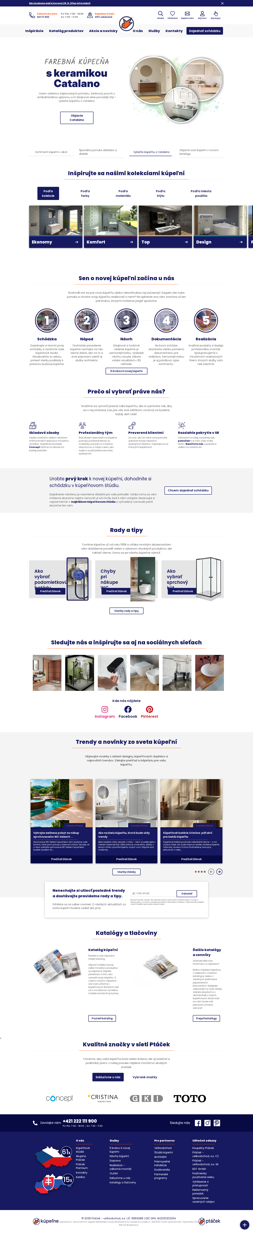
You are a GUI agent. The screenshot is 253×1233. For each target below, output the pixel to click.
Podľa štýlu (160, 193)
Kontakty (174, 31)
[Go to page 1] (196, 872)
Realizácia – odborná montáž (120, 1167)
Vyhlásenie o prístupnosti (200, 1183)
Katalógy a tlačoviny (123, 1182)
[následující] (219, 872)
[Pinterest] (217, 1123)
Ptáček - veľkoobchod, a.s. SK (205, 1162)
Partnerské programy (161, 1176)
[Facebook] (199, 1123)
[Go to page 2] (199, 872)
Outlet (114, 1173)
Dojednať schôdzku (204, 31)
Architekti (160, 1157)
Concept (34, 447)
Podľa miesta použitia (201, 193)
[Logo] (126, 23)
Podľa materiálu (123, 193)
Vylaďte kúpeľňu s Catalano (151, 152)
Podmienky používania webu (203, 1175)
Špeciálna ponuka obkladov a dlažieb (98, 152)
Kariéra (80, 1177)
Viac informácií (77, 116)
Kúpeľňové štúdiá (83, 1150)
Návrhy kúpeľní (119, 1156)
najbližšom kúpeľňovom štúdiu (93, 502)
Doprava (115, 1160)
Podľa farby (85, 193)
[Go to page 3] (202, 872)
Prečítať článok (50, 591)
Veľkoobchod (163, 1148)
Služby (154, 31)
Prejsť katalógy (206, 1018)
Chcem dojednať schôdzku (188, 490)
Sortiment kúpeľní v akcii (51, 152)
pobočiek (184, 440)
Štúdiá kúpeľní (163, 1152)
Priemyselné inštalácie (162, 1163)
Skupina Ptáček (81, 1158)
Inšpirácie (34, 31)
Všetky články (126, 872)
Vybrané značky (145, 1077)
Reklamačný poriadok (200, 1191)
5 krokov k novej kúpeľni (126, 371)
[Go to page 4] (205, 872)
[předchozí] (211, 872)
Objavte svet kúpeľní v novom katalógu (199, 152)
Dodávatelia (162, 1170)
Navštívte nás (194, 444)
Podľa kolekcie (48, 193)
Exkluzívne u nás (108, 1077)
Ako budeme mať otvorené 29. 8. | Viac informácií (59, 3)
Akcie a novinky (103, 31)
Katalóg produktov (66, 31)
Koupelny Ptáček (203, 1148)
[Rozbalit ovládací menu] (244, 1224)
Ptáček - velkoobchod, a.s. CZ (205, 1154)
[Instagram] (208, 1123)
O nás (138, 31)
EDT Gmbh (199, 1169)
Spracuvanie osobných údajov (203, 1200)
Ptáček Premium (82, 1166)
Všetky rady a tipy (126, 611)
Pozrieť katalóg (102, 1018)
